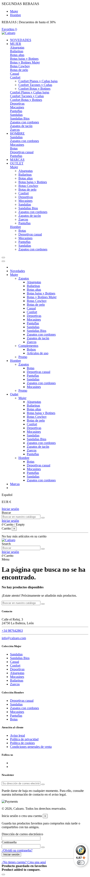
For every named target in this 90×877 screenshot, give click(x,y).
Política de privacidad (24, 739)
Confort (15, 77)
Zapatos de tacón (21, 126)
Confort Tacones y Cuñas (35, 85)
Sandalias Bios (20, 118)
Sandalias (16, 115)
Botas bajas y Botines (24, 58)
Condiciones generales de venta (31, 746)
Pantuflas (16, 111)
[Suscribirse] (43, 784)
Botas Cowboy (20, 66)
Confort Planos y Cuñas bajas (38, 81)
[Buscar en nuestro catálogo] (43, 517)
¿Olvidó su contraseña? (17, 850)
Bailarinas (16, 51)
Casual (14, 73)
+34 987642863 (12, 630)
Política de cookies (22, 743)
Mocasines (17, 107)
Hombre (15, 15)
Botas (14, 148)
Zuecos (15, 129)
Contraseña (9, 842)
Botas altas (17, 55)
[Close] (3, 261)
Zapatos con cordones (24, 122)
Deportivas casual (21, 152)
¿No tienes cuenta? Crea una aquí (24, 862)
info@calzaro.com (14, 638)
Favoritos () (9, 29)
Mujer (14, 11)
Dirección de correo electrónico (22, 834)
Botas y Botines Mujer (25, 62)
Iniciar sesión (10, 509)
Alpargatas (17, 47)
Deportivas (17, 103)
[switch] (81, 862)
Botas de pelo (19, 70)
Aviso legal (17, 735)
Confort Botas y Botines (34, 88)
